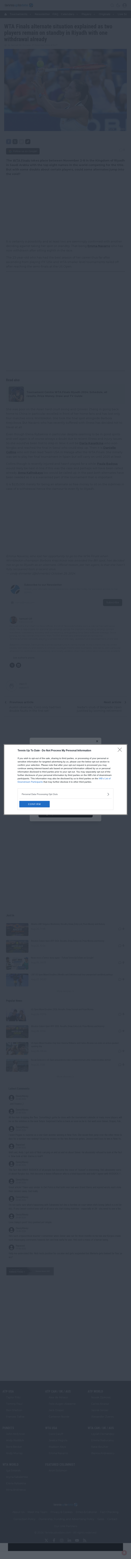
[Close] (121, 751)
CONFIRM (34, 804)
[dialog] (65, 779)
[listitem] (65, 794)
